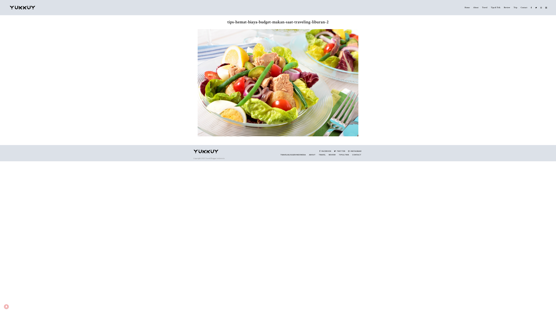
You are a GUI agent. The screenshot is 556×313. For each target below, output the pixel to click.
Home (467, 7)
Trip (515, 7)
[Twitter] (536, 7)
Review (507, 7)
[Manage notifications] (6, 306)
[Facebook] (531, 7)
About (476, 7)
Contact (524, 7)
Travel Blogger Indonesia (215, 158)
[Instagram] (541, 7)
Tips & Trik (495, 7)
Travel (484, 7)
